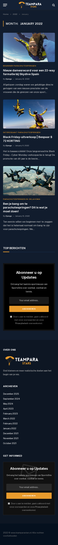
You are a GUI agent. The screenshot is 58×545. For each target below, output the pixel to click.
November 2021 (11, 438)
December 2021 (11, 433)
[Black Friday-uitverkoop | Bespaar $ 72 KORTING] (29, 114)
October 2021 (10, 443)
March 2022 (9, 418)
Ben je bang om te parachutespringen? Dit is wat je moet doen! (25, 207)
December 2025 (11, 394)
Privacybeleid (21, 323)
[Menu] (5, 5)
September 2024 (11, 399)
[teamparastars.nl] (30, 5)
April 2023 (8, 408)
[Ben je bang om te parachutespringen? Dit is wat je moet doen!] (29, 180)
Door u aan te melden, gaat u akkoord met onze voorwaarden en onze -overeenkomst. (30, 320)
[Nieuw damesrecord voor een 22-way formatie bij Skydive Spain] (29, 47)
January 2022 (9, 428)
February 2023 (10, 413)
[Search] (53, 5)
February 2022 (10, 423)
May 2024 (8, 404)
